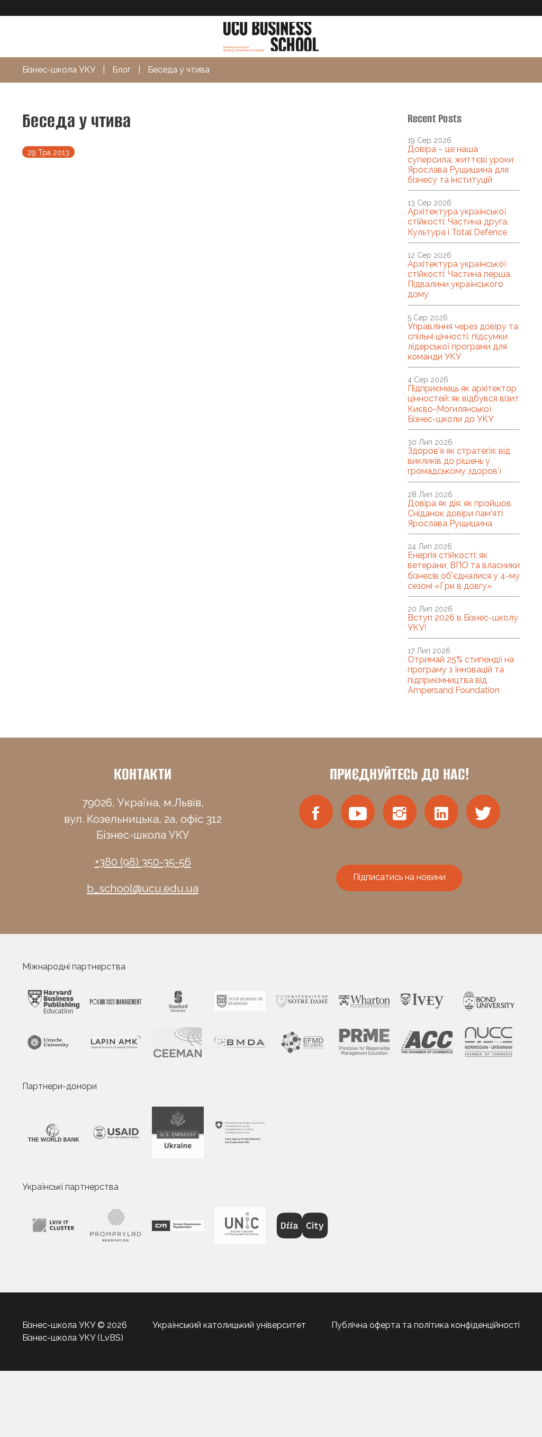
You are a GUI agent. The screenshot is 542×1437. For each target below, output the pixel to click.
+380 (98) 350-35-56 (143, 862)
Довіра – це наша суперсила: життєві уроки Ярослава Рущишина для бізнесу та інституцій (460, 164)
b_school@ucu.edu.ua (142, 888)
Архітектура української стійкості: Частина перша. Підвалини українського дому (460, 279)
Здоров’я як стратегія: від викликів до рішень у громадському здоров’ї (459, 461)
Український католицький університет (229, 1325)
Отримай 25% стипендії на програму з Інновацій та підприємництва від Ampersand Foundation (461, 674)
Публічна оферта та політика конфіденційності (425, 1325)
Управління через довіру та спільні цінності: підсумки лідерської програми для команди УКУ (463, 341)
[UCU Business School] (271, 36)
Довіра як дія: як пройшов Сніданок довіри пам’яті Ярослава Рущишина (459, 513)
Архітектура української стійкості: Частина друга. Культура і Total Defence (458, 221)
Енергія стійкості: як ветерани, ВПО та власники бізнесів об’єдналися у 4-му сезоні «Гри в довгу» (464, 570)
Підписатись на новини (399, 877)
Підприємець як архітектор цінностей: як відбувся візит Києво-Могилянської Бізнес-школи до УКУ (463, 403)
